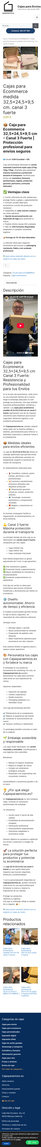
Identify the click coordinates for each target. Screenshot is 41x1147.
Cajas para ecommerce (11, 1028)
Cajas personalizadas (11, 1032)
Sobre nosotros (8, 1081)
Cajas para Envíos (29, 6)
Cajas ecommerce (18, 275)
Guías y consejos (9, 1093)
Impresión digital (9, 1036)
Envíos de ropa (8, 1065)
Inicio (5, 39)
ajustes (18, 1140)
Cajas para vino (8, 1058)
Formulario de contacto (11, 1129)
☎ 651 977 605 (8, 1101)
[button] (35, 59)
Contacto (5, 1097)
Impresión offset (9, 1039)
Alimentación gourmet (11, 1054)
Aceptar (6, 1143)
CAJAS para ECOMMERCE (19, 39)
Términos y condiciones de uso (14, 1125)
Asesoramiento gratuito (11, 1089)
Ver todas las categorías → (13, 1069)
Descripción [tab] (11, 283)
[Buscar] (35, 25)
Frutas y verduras (9, 1062)
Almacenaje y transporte (12, 1047)
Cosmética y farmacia (11, 1051)
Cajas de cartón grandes (12, 1043)
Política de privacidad (10, 1121)
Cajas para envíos (9, 1024)
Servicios (5, 1085)
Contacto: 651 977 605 (20, 31)
